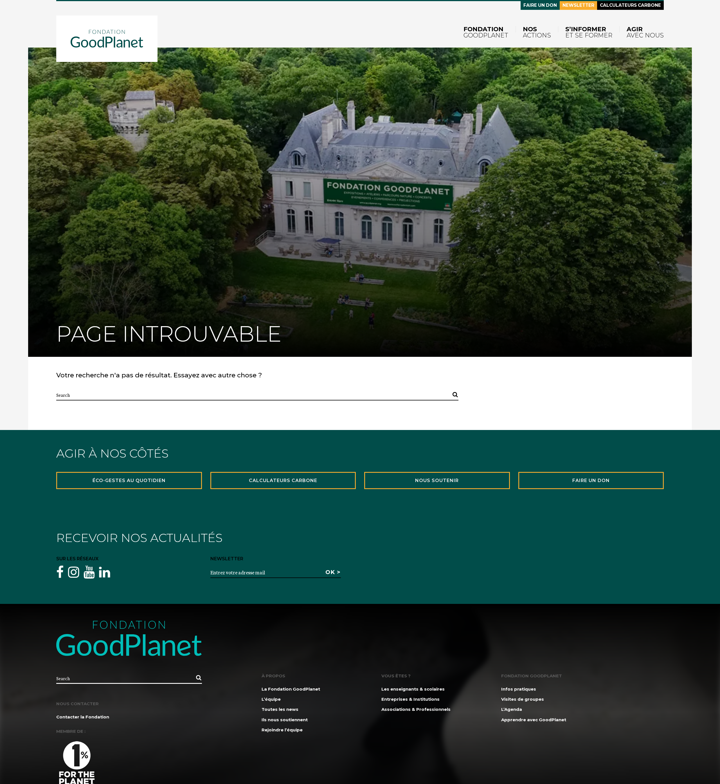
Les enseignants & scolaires (413, 689)
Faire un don (540, 5)
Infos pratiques (518, 689)
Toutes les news (280, 709)
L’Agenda (511, 709)
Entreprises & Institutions (410, 699)
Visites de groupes (522, 699)
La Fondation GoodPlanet (291, 689)
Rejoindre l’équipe (282, 730)
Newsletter (578, 5)
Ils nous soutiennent (285, 719)
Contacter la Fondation (82, 717)
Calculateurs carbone (630, 5)
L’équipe (271, 699)
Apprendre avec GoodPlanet (533, 719)
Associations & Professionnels (416, 709)
